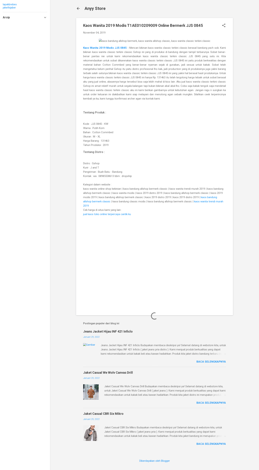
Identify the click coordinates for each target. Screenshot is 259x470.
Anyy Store (95, 8)
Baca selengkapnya (211, 361)
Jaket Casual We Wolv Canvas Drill (108, 372)
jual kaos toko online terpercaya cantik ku (107, 214)
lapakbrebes (10, 4)
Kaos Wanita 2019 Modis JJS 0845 (105, 47)
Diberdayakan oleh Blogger (154, 460)
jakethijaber (9, 7)
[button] (224, 25)
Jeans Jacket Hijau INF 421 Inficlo (108, 331)
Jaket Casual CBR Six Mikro (103, 413)
